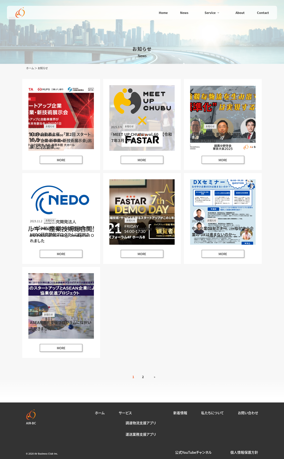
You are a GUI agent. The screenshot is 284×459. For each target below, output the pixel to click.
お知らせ (50, 126)
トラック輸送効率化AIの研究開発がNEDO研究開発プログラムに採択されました (60, 235)
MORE (64, 160)
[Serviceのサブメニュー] (218, 13)
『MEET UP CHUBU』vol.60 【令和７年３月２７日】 (141, 137)
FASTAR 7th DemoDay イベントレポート (140, 231)
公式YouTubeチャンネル (193, 452)
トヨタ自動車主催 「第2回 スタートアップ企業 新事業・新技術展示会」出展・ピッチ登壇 (61, 140)
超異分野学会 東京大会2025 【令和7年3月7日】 (221, 137)
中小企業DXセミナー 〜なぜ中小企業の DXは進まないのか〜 (223, 231)
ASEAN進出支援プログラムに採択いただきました (60, 325)
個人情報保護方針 (244, 452)
